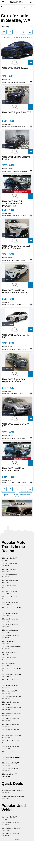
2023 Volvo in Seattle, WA (9, 664)
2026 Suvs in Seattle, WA (9, 592)
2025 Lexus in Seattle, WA (10, 620)
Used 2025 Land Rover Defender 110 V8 (13, 469)
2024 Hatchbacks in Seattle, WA (11, 708)
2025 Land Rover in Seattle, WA (11, 697)
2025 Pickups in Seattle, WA (10, 725)
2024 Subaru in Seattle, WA (10, 653)
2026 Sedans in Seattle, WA (10, 703)
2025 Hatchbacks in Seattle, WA (11, 714)
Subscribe (30, 7)
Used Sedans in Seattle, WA (10, 823)
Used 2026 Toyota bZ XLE (15, 68)
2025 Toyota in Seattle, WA (10, 581)
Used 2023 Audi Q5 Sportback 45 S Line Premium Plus (12, 203)
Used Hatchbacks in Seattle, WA (11, 829)
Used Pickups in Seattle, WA (10, 834)
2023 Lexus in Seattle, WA (10, 614)
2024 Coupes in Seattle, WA (10, 747)
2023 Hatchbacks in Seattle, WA (11, 675)
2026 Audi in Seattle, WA (9, 775)
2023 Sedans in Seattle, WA (10, 659)
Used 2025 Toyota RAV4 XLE (17, 112)
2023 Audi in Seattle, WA (9, 642)
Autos (3, 7)
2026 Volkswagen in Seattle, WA (11, 758)
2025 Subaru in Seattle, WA (10, 625)
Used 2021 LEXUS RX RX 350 (15, 336)
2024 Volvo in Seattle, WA (9, 692)
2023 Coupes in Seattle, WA (10, 753)
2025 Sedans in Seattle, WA (10, 636)
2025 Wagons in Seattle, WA (10, 731)
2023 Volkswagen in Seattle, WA (11, 647)
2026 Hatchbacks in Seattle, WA (11, 736)
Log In (24, 7)
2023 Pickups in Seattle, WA (10, 719)
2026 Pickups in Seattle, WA (10, 742)
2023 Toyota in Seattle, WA (10, 631)
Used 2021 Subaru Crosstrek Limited (16, 158)
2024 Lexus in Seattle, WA (10, 603)
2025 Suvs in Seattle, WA (9, 559)
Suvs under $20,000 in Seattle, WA (12, 791)
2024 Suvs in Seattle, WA (9, 564)
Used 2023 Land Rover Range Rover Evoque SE (14, 291)
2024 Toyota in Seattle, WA (10, 575)
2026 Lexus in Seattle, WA (10, 686)
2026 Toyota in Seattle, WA (10, 598)
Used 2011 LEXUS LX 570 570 (15, 425)
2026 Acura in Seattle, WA (10, 769)
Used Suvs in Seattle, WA (9, 818)
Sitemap (17, 839)
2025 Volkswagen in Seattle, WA (11, 609)
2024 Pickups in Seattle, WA (10, 681)
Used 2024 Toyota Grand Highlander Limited (14, 380)
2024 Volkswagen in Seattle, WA (11, 670)
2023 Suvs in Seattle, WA (9, 570)
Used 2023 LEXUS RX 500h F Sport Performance (16, 247)
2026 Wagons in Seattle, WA (10, 764)
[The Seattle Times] (17, 2)
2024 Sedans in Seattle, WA (10, 587)
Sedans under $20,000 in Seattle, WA (13, 797)
